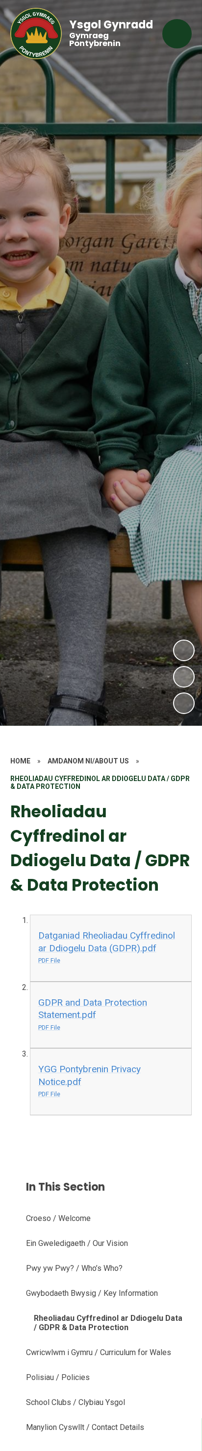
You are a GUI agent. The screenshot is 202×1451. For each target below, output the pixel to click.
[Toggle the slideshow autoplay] (184, 703)
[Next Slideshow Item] (184, 650)
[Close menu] (177, 33)
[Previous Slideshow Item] (184, 677)
